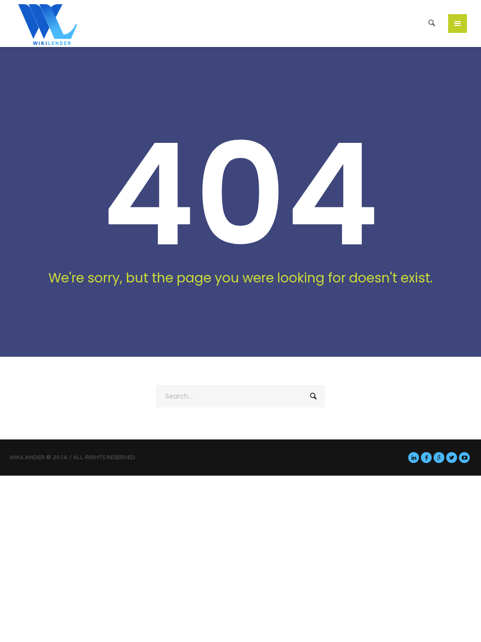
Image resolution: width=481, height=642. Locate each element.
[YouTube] (464, 457)
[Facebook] (426, 457)
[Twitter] (451, 457)
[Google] (439, 457)
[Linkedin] (413, 457)
